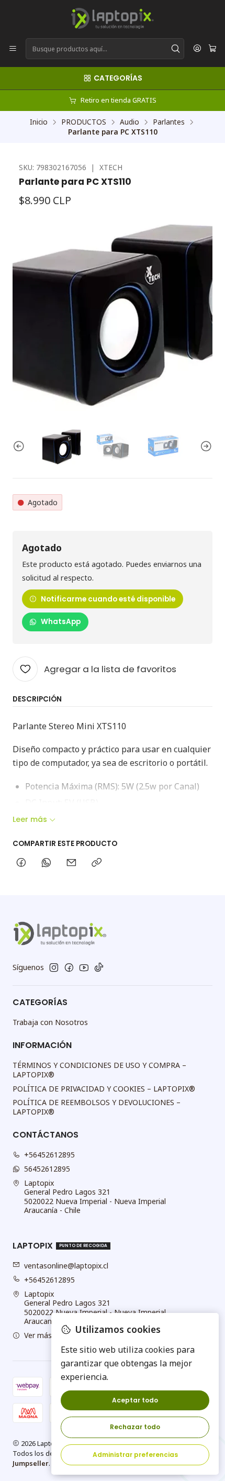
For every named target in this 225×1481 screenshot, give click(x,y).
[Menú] (12, 49)
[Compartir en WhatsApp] (46, 863)
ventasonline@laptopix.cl (66, 1266)
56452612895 (47, 1169)
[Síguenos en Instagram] (54, 967)
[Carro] (212, 49)
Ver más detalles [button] (52, 1335)
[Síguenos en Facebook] (69, 967)
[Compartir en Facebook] (21, 863)
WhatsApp (61, 622)
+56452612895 (49, 1155)
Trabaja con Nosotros (50, 1022)
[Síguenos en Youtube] (84, 967)
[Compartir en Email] (71, 863)
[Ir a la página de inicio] (112, 18)
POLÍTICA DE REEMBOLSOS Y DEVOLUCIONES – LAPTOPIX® (97, 1107)
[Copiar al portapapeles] (96, 863)
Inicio (39, 122)
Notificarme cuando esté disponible (108, 599)
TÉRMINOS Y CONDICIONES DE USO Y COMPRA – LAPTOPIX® (99, 1069)
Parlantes (169, 122)
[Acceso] (197, 49)
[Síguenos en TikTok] (99, 967)
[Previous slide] (20, 447)
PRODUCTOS (83, 122)
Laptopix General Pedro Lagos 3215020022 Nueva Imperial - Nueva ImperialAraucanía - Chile (95, 1197)
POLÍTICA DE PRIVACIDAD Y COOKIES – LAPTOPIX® (104, 1089)
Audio (129, 122)
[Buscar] (175, 48)
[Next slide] (204, 447)
